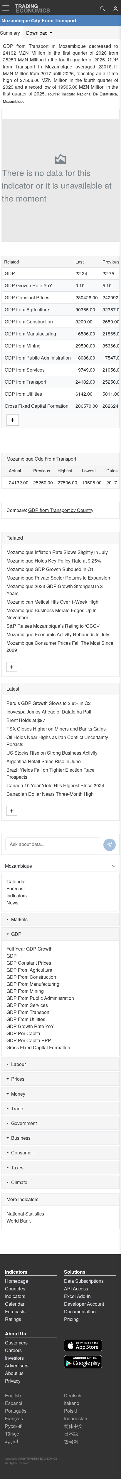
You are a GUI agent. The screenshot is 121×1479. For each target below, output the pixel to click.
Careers (13, 1350)
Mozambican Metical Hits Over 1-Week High (52, 601)
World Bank (18, 1220)
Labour (17, 1064)
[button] (115, 9)
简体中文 (73, 1426)
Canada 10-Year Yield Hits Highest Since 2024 (55, 785)
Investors (14, 1357)
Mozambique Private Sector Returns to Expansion (58, 577)
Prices (16, 1078)
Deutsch (72, 1395)
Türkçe (12, 1433)
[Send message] (109, 845)
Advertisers (16, 1365)
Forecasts (15, 1311)
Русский (14, 1426)
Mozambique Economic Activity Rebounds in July (57, 634)
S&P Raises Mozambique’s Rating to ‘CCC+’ (53, 625)
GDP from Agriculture (27, 309)
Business (20, 1137)
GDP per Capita (23, 1033)
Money (17, 1093)
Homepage (16, 1280)
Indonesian (75, 1418)
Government (23, 1123)
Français (14, 1418)
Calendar (16, 881)
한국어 (71, 1441)
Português (15, 1410)
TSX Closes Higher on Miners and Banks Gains (56, 728)
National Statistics (25, 1213)
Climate (18, 1182)
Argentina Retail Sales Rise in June (43, 761)
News (12, 902)
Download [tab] (37, 32)
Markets (18, 919)
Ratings (13, 1319)
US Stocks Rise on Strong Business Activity (52, 752)
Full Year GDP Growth (29, 948)
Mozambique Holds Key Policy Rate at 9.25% (53, 560)
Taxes (16, 1167)
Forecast (15, 888)
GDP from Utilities (23, 393)
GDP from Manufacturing (30, 333)
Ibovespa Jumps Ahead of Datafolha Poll (48, 711)
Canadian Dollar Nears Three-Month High (50, 793)
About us (14, 1373)
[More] (12, 419)
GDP (10, 273)
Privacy (13, 1380)
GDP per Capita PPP (28, 1040)
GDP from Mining (23, 345)
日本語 (71, 1433)
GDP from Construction (29, 321)
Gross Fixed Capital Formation (36, 405)
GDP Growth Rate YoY (28, 285)
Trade (16, 1108)
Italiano (71, 1403)
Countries (15, 1288)
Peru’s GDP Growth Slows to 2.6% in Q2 (48, 703)
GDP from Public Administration (38, 357)
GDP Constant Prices (27, 297)
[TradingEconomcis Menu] (7, 8)
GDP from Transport (25, 381)
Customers (16, 1342)
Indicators (16, 895)
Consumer (21, 1152)
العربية (11, 1441)
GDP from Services (25, 369)
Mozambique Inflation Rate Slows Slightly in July (57, 552)
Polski (70, 1410)
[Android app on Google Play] (83, 1361)
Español (13, 1403)
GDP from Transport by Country (60, 510)
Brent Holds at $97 (25, 720)
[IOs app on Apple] (83, 1345)
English (13, 1395)
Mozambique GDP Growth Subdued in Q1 (50, 569)
